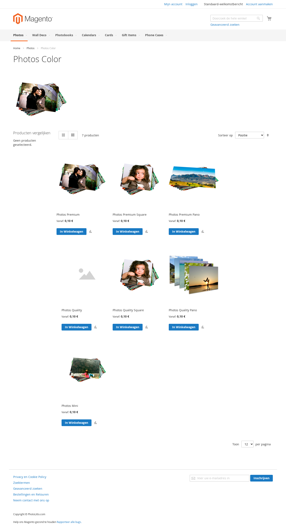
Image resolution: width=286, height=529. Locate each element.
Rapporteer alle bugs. (69, 522)
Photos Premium (68, 214)
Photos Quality (72, 310)
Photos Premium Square (130, 214)
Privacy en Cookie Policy (29, 477)
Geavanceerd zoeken (225, 25)
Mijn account (173, 4)
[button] (91, 231)
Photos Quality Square (128, 310)
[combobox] (236, 18)
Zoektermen (21, 483)
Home (16, 48)
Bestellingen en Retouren (31, 494)
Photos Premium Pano (184, 214)
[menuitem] (19, 35)
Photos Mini (70, 406)
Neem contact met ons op (31, 500)
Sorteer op (225, 135)
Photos (31, 48)
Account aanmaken (259, 4)
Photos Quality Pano (183, 310)
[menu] (143, 35)
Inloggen (192, 4)
